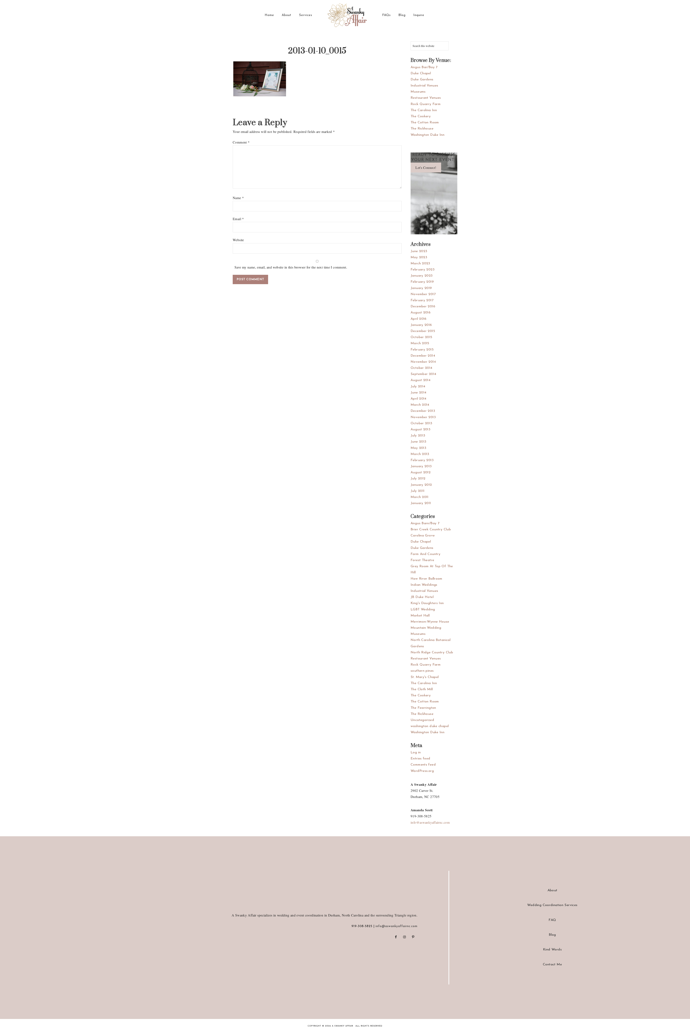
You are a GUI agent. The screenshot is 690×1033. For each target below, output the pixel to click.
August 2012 (421, 472)
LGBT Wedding (423, 609)
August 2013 (420, 429)
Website (238, 240)
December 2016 (423, 306)
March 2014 (420, 405)
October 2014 (421, 368)
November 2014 (423, 362)
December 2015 (423, 331)
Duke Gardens (422, 79)
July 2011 (417, 491)
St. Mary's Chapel (425, 677)
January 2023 (422, 275)
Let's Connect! (425, 167)
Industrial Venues (424, 85)
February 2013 (422, 460)
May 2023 (419, 257)
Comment (241, 142)
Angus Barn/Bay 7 (425, 523)
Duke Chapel (421, 73)
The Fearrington (423, 708)
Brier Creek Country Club (431, 529)
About (552, 890)
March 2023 (420, 263)
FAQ (552, 920)
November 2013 (423, 417)
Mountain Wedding (426, 628)
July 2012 (418, 478)
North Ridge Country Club (432, 652)
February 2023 (422, 269)
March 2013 (420, 454)
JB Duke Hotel (422, 597)
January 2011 (421, 503)
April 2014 (418, 399)
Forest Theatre (422, 560)
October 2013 (421, 423)
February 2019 (422, 282)
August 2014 (420, 380)
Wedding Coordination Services (552, 905)
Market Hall (420, 615)
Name (238, 197)
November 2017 (423, 294)
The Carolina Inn (424, 110)
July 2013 (418, 435)
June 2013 (418, 441)
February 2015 (422, 349)
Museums (418, 92)
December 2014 (423, 356)
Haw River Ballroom (426, 579)
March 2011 (420, 497)
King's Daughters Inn (427, 603)
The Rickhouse (422, 128)
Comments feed (423, 764)
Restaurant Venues (426, 98)
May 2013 (418, 448)
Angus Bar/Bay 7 (424, 67)
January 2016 (421, 325)
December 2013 (423, 411)
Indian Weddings (424, 585)
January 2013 (421, 466)
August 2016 (421, 312)
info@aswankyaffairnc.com (430, 822)
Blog (552, 935)
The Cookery (421, 116)
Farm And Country (425, 554)
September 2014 (423, 374)
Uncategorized (422, 720)
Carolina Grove (423, 535)
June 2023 (419, 251)
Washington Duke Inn (427, 135)
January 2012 (421, 485)
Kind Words (552, 949)
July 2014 (418, 386)
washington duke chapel (430, 726)
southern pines (422, 671)
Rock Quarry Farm (426, 104)
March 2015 (420, 343)
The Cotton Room (425, 122)
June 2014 (418, 392)
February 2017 (422, 300)
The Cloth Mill (422, 689)
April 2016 (419, 319)
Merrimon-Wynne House (430, 622)
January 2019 (421, 288)
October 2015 (421, 337)
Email (238, 219)
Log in (416, 752)
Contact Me (552, 964)
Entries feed (420, 758)
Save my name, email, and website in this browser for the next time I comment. (290, 267)
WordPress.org (422, 771)
